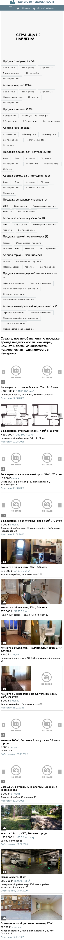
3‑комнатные (46, 68)
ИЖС (5, 206)
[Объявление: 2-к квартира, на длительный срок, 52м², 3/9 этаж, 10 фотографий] (16, 517)
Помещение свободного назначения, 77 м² (27, 923)
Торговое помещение (40, 283)
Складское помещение (14, 294)
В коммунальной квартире (35, 116)
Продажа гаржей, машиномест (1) (25, 236)
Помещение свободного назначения (20, 289)
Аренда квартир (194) (17, 85)
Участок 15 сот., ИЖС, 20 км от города (24, 833)
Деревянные (32, 164)
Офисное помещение (13, 283)
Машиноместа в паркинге (28, 243)
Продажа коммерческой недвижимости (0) (30, 275)
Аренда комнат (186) (16, 128)
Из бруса (7, 169)
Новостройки (32, 73)
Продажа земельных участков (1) (25, 199)
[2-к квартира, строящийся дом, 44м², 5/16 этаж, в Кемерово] (16, 427)
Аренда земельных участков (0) (24, 218)
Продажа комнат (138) (17, 109)
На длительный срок (13, 97)
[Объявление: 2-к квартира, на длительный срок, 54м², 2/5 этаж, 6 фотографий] (16, 471)
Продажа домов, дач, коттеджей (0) (27, 152)
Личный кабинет (45, 8)
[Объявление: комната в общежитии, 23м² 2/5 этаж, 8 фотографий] (31, 564)
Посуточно (33, 97)
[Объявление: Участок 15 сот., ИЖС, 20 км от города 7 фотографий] (31, 830)
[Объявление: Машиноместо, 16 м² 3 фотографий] (31, 874)
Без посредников (11, 79)
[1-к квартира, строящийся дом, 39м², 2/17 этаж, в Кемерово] (16, 384)
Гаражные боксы (11, 249)
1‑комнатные (9, 68)
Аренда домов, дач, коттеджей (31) (26, 175)
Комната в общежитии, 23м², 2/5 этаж (24, 567)
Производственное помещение (18, 300)
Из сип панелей (51, 164)
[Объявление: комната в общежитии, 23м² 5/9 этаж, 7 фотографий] (31, 604)
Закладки (26, 8)
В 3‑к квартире (30, 121)
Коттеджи (30, 158)
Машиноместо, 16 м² (13, 877)
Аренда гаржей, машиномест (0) (24, 255)
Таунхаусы (46, 158)
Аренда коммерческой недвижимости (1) (30, 306)
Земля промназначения (44, 206)
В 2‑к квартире (10, 121)
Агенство (7, 212)
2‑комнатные (28, 68)
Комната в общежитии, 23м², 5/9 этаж (24, 607)
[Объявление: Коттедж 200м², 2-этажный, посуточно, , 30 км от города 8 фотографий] (16, 737)
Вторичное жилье (11, 73)
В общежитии (9, 116)
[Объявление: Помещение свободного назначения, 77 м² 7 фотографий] (31, 920)
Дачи (17, 158)
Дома (5, 158)
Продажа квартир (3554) (19, 61)
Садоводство (20, 206)
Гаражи (6, 243)
